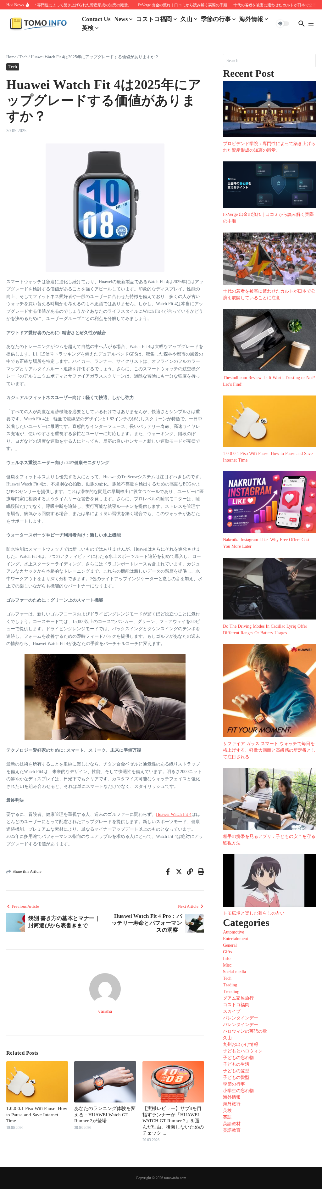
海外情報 (251, 19)
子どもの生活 (236, 1064)
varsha (105, 1011)
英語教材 (232, 1123)
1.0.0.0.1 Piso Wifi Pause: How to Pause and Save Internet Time (36, 1114)
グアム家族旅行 (238, 998)
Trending (231, 991)
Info (226, 958)
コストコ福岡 (154, 19)
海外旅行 (232, 1104)
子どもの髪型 (236, 1070)
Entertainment (235, 938)
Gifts (227, 952)
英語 (227, 1117)
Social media (234, 971)
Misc (227, 965)
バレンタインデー (240, 1018)
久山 (186, 19)
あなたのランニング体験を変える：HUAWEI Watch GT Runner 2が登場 (105, 1114)
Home (11, 56)
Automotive (233, 932)
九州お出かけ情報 (240, 1044)
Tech (23, 56)
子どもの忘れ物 (238, 1057)
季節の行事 (216, 19)
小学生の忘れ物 (238, 1090)
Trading (230, 985)
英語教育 (232, 1130)
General (230, 945)
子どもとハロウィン (243, 1051)
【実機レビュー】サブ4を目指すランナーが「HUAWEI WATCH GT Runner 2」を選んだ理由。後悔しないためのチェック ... (173, 1121)
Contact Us (96, 19)
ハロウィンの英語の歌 (245, 1031)
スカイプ (232, 1011)
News (121, 19)
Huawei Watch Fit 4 (174, 814)
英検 (88, 28)
